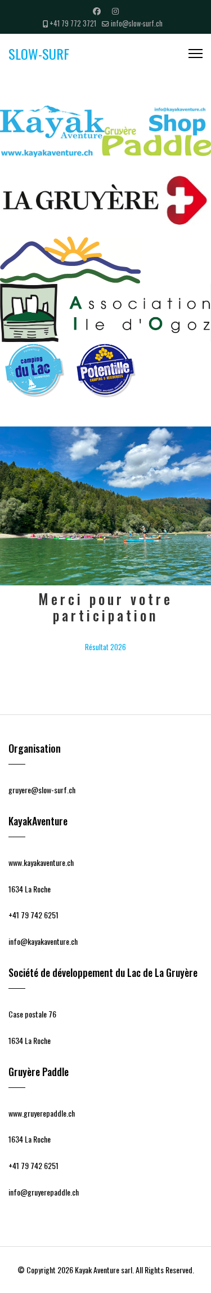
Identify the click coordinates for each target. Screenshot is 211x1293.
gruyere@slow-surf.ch (41, 790)
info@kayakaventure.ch (43, 941)
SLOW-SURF (38, 53)
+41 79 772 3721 (73, 23)
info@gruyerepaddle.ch (43, 1192)
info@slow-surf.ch (137, 23)
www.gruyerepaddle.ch (41, 1113)
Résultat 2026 (105, 646)
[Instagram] (115, 10)
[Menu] (195, 53)
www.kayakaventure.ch (41, 862)
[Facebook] (97, 10)
